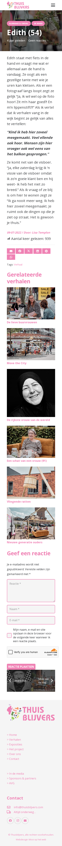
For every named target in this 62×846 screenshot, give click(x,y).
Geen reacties (37, 40)
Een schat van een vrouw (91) (27, 461)
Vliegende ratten (19, 501)
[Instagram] (17, 820)
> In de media (15, 773)
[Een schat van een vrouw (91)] (31, 442)
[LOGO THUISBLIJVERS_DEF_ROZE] (18, 5)
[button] (53, 5)
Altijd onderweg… (25, 812)
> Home (12, 735)
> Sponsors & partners (21, 778)
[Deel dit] (20, 251)
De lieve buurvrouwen (22, 322)
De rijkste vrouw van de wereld (28, 420)
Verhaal (18, 264)
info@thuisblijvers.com (28, 807)
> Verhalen (14, 739)
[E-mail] (11, 251)
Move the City (16, 363)
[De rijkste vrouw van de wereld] (31, 393)
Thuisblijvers (17, 834)
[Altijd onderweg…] (10, 812)
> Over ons (14, 754)
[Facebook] (10, 820)
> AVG (10, 783)
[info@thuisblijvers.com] (10, 807)
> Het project (15, 749)
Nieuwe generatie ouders (24, 542)
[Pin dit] (46, 251)
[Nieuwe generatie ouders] (31, 523)
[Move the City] (31, 344)
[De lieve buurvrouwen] (31, 303)
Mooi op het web (37, 839)
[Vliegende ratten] (31, 483)
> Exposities (14, 744)
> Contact (13, 759)
